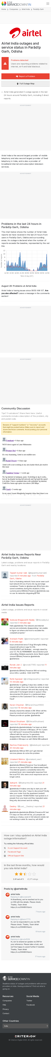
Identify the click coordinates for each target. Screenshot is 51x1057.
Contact (6, 1013)
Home (3, 9)
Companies (13, 9)
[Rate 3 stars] (25, 874)
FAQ (4, 1005)
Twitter (29, 1000)
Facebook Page (14, 852)
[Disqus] (25, 465)
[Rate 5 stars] (34, 874)
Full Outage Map (27, 83)
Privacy (6, 1009)
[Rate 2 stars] (21, 874)
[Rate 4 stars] (30, 874)
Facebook (30, 1005)
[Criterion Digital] (25, 1036)
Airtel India (26, 9)
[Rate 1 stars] (17, 874)
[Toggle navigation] (48, 3)
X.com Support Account (17, 848)
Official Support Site (16, 856)
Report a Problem (27, 76)
